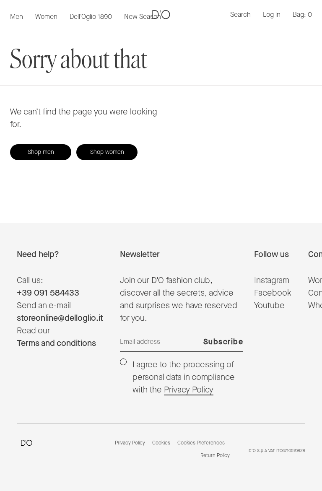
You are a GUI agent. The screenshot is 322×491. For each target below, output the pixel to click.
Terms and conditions (56, 343)
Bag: (302, 15)
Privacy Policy (188, 390)
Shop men (41, 152)
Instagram (271, 280)
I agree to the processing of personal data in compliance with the (183, 377)
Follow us (271, 254)
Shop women (107, 152)
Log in (271, 15)
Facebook (272, 293)
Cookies (161, 443)
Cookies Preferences (201, 443)
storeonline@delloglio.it (60, 318)
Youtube (269, 306)
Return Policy (215, 455)
